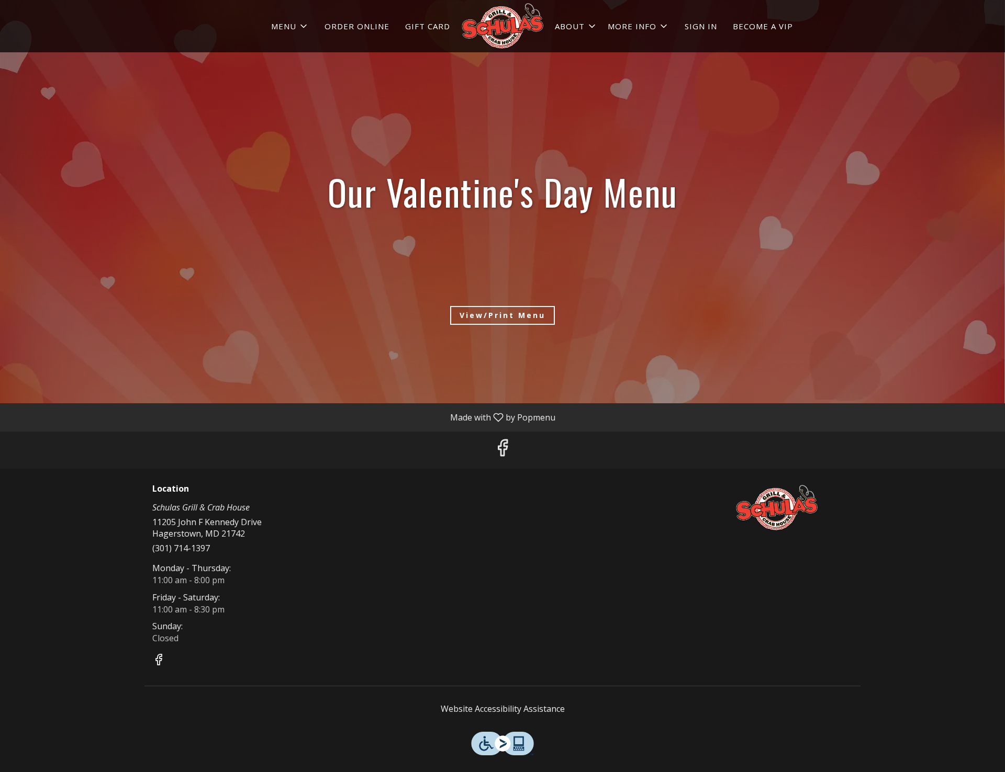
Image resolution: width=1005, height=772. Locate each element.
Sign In (701, 26)
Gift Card (427, 26)
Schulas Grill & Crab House (777, 507)
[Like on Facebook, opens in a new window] (502, 450)
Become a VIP (763, 26)
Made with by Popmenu (281, 417)
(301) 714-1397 (181, 548)
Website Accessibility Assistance (503, 708)
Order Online (357, 26)
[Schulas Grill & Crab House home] (502, 26)
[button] (290, 26)
